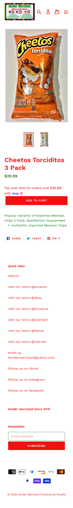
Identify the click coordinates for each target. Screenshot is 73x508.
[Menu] (65, 11)
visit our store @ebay (25, 298)
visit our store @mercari (27, 342)
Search (13, 276)
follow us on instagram (26, 379)
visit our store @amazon (27, 287)
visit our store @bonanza (28, 309)
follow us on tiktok (23, 368)
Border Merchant (29, 494)
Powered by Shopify (53, 494)
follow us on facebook (26, 390)
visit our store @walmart (28, 320)
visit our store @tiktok (26, 331)
